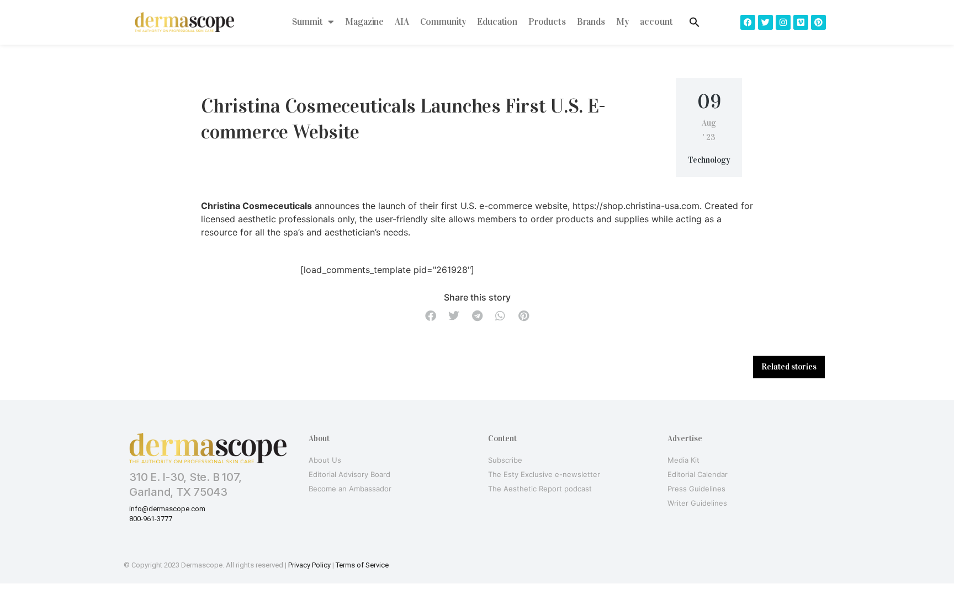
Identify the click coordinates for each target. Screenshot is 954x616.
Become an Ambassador (350, 488)
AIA (402, 22)
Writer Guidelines (697, 503)
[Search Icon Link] (694, 22)
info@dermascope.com (167, 509)
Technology (709, 160)
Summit (307, 22)
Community (443, 22)
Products (547, 22)
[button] (430, 316)
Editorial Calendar (697, 474)
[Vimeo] (800, 22)
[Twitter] (765, 22)
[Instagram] (783, 22)
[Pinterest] (818, 22)
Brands (591, 22)
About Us (325, 460)
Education (497, 22)
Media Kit (683, 460)
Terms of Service (362, 565)
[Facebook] (747, 22)
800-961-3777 (150, 519)
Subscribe (505, 460)
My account (644, 22)
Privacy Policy (309, 565)
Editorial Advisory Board (349, 474)
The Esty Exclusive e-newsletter (544, 474)
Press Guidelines (696, 488)
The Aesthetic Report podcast (540, 488)
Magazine (364, 22)
